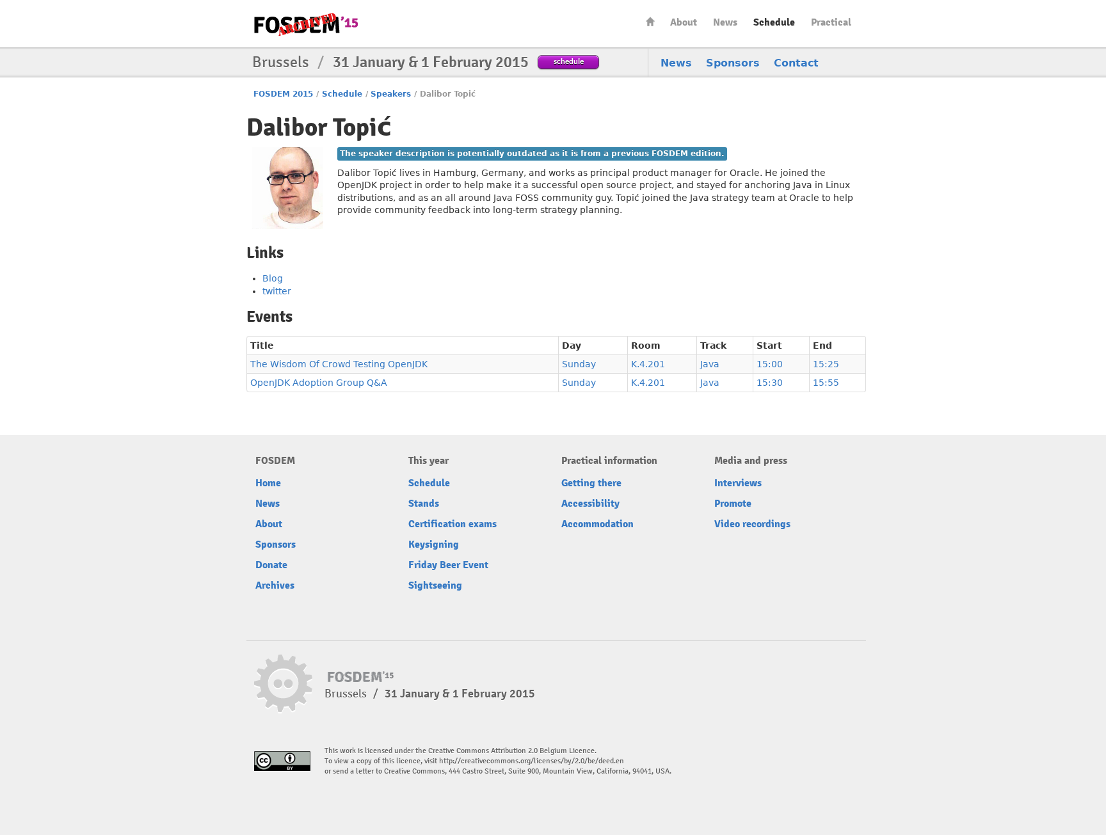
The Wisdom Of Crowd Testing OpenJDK (339, 364)
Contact (796, 63)
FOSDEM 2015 (283, 94)
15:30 (770, 383)
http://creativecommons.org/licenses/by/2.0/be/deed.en (531, 761)
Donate (271, 565)
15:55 (826, 383)
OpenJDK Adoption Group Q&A (318, 383)
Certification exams (452, 524)
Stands (423, 503)
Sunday (579, 364)
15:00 (770, 364)
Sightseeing (435, 585)
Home (650, 21)
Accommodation (597, 524)
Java (709, 364)
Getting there (591, 483)
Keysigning (433, 544)
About (683, 22)
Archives (274, 585)
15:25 (826, 364)
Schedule (774, 22)
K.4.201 (648, 364)
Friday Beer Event (448, 565)
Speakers (391, 94)
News (725, 22)
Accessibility (590, 503)
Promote (732, 503)
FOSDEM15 (306, 24)
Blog (272, 278)
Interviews (738, 483)
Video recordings (752, 524)
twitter (276, 291)
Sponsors (733, 63)
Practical (831, 22)
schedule (569, 61)
